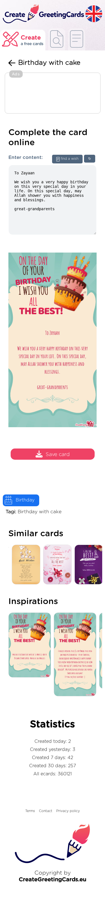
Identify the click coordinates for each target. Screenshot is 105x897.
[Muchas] (31, 645)
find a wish (69, 158)
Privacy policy (68, 811)
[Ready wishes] (56, 39)
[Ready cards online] (76, 39)
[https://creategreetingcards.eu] (42, 14)
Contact (45, 811)
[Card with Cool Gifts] (27, 565)
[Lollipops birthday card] (58, 565)
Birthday (25, 500)
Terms (30, 811)
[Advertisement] (52, 94)
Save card (58, 454)
